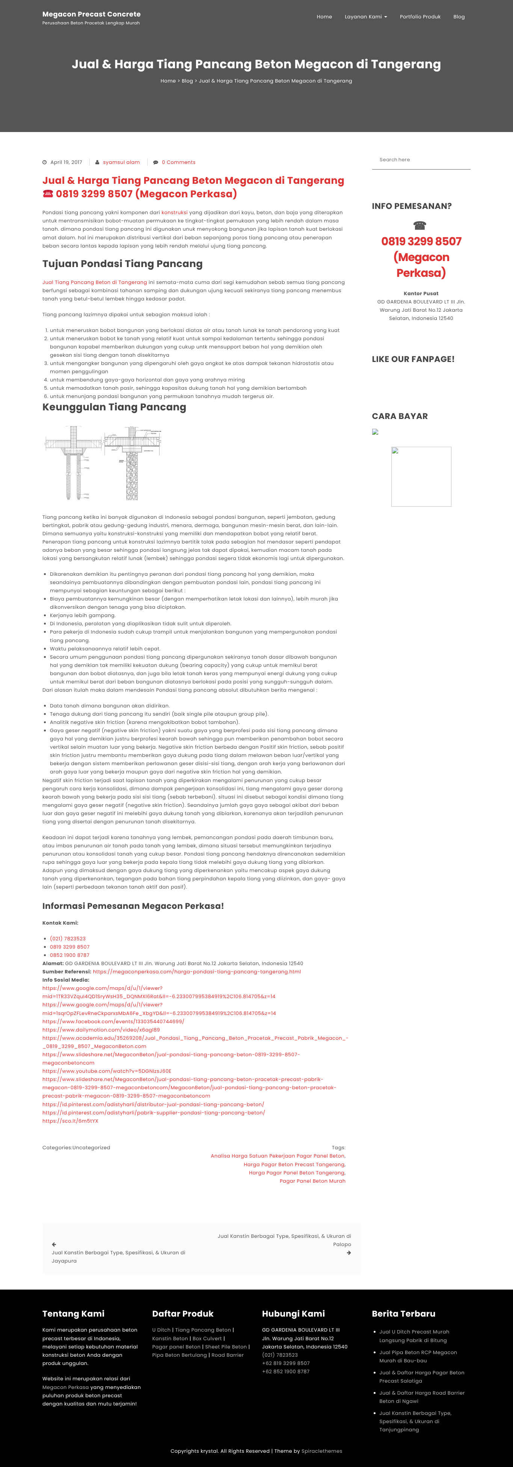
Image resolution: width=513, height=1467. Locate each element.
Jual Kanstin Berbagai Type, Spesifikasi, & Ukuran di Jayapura (119, 1256)
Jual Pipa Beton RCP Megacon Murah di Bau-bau (418, 1356)
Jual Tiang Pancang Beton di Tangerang (94, 282)
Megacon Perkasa (66, 1387)
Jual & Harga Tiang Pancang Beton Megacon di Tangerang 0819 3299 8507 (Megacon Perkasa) (193, 187)
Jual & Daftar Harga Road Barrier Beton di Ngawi (422, 1397)
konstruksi (174, 212)
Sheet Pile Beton (226, 1346)
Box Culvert (207, 1338)
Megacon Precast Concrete (91, 14)
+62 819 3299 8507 (286, 1363)
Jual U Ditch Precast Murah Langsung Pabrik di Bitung (415, 1336)
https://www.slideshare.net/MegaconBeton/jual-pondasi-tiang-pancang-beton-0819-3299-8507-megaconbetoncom (171, 1058)
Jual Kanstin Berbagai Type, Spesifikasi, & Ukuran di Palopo (285, 1240)
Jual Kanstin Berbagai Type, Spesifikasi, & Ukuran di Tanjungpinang (416, 1421)
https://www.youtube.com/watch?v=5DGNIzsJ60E (106, 1071)
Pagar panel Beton (176, 1346)
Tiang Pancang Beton (203, 1329)
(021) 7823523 (68, 938)
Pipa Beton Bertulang (179, 1355)
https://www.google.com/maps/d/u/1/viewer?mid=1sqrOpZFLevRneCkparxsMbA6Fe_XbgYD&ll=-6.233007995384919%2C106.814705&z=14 (159, 1009)
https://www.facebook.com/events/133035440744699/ (113, 1021)
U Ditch (161, 1329)
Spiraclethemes (322, 1451)
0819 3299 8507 (70, 946)
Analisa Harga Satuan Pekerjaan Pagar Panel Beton (278, 1155)
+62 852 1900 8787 (286, 1371)
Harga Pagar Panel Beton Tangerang (296, 1172)
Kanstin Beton (170, 1338)
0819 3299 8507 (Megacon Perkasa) (421, 257)
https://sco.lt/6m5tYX (70, 1121)
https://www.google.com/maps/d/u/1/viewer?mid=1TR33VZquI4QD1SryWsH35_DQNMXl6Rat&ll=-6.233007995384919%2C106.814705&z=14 (159, 992)
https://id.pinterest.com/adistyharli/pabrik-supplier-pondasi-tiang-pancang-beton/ (154, 1112)
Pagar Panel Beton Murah (313, 1181)
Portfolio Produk (420, 16)
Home (324, 16)
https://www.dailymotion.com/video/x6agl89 (101, 1029)
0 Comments (179, 162)
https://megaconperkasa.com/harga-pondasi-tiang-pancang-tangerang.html (197, 971)
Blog (459, 16)
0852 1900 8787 (69, 955)
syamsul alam (121, 162)
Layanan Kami (364, 16)
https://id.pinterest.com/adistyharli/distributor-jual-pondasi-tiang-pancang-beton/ (153, 1104)
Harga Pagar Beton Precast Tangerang (294, 1164)
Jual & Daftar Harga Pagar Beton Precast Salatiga (422, 1376)
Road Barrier (227, 1355)
